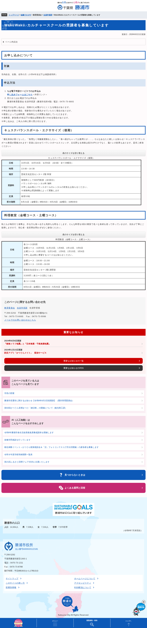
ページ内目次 (11, 42)
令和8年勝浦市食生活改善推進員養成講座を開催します (29, 432)
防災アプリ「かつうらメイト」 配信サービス (25, 353)
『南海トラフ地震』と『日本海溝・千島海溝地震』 (27, 344)
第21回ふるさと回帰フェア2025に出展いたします (26, 462)
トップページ (14, 15)
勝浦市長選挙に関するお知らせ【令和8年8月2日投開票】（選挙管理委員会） (39, 400)
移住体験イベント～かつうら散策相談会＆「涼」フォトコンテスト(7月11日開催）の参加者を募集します (51, 447)
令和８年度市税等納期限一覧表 (18, 454)
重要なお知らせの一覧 (73, 361)
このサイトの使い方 (15, 583)
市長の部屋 (9, 393)
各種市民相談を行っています (17, 440)
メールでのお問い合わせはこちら (20, 320)
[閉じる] (144, 602)
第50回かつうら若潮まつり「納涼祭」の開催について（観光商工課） (35, 408)
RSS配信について (82, 587)
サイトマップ (12, 578)
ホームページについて (84, 578)
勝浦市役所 (24, 545)
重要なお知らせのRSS (73, 368)
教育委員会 (9, 308)
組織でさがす (26, 15)
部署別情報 (11, 587)
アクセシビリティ (82, 583)
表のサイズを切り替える (73, 153)
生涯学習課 (47, 15)
